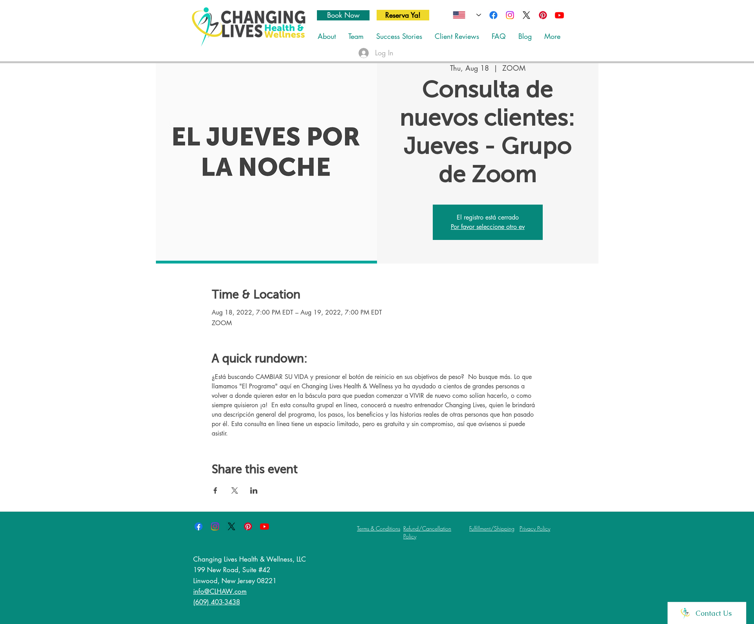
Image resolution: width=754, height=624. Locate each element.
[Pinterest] (543, 15)
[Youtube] (559, 15)
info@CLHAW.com (220, 591)
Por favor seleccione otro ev (488, 227)
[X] (526, 15)
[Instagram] (510, 15)
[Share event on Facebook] (215, 490)
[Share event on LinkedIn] (254, 490)
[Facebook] (493, 15)
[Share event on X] (234, 490)
